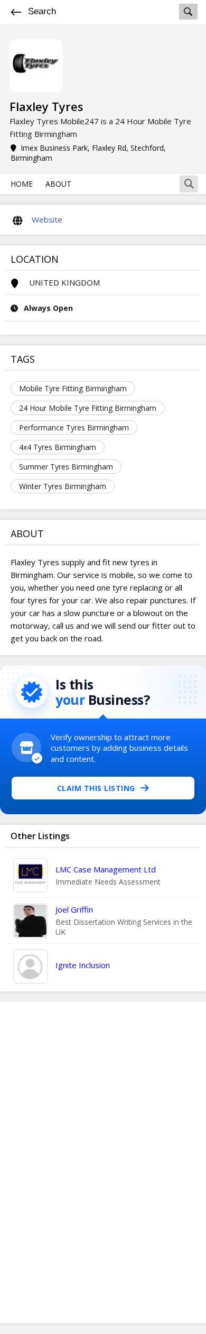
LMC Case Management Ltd (105, 869)
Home (22, 184)
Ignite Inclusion (82, 965)
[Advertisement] (103, 1162)
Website (47, 219)
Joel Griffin (74, 909)
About (58, 184)
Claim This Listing (96, 788)
